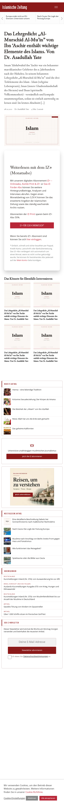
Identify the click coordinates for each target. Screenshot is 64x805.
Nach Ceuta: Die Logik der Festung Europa (48, 17)
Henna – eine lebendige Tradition (26, 389)
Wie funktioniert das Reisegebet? (26, 548)
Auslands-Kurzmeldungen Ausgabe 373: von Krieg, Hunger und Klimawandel (31, 588)
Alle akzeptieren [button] (48, 798)
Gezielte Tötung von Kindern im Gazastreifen (23, 606)
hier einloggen (34, 239)
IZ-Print (31, 214)
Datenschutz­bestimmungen (35, 656)
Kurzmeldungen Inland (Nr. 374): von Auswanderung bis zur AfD (32, 579)
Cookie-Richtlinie (34, 792)
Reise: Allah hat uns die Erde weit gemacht (30, 419)
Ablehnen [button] (32, 798)
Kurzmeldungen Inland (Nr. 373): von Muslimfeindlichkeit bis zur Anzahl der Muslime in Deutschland (32, 598)
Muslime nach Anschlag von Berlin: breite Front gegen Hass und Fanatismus (36, 540)
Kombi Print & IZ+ (31, 183)
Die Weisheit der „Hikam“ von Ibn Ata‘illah (30, 409)
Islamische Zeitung (14, 7)
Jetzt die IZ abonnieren (32, 456)
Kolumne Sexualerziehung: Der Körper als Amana (34, 399)
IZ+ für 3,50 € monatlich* (32, 225)
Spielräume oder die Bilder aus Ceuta (28, 558)
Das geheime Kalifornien (23, 428)
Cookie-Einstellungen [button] (14, 798)
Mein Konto (22, 260)
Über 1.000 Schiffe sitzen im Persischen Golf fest (25, 614)
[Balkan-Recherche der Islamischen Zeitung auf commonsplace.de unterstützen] (32, 504)
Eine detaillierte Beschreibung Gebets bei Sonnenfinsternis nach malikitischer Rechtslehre (33, 520)
